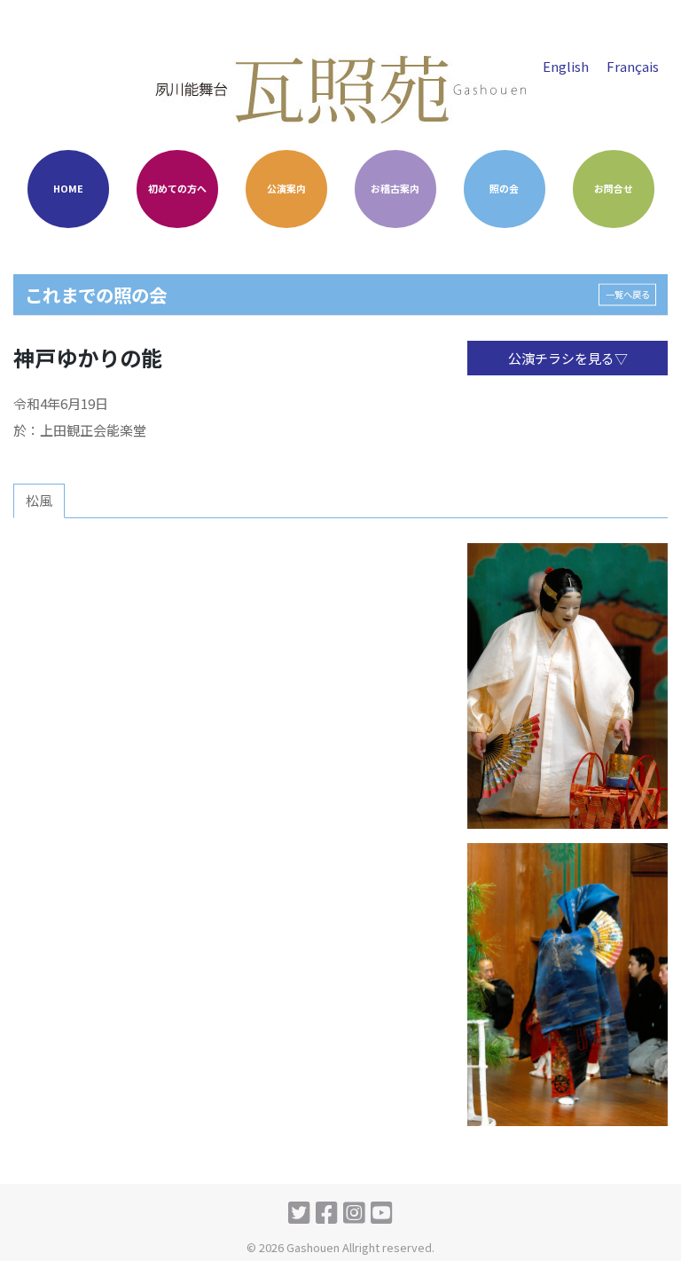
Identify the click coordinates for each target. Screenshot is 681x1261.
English (566, 66)
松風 (39, 500)
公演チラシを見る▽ (568, 358)
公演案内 (286, 188)
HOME (68, 188)
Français (633, 66)
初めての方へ (177, 188)
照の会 (504, 188)
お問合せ (613, 188)
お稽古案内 (395, 188)
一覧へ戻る (628, 294)
